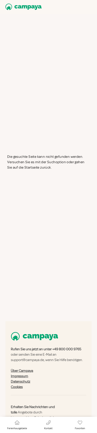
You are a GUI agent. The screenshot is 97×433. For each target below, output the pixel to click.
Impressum (19, 376)
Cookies (17, 387)
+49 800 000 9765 (66, 349)
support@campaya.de (27, 360)
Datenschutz (20, 381)
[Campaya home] (23, 7)
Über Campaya (22, 370)
